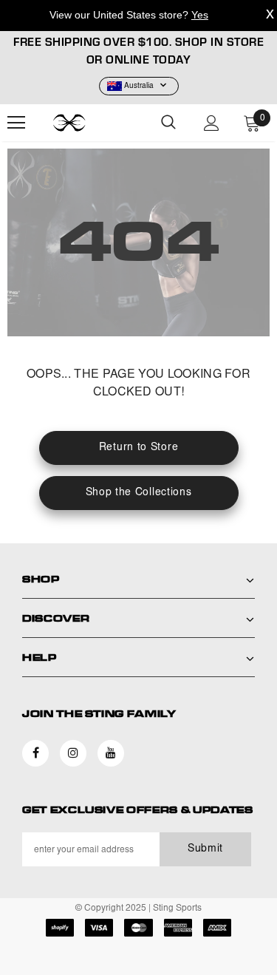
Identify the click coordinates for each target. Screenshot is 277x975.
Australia (139, 86)
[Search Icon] (168, 122)
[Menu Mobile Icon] (16, 123)
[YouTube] (111, 753)
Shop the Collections (139, 493)
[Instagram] (73, 753)
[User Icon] (211, 123)
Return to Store (139, 448)
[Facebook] (35, 753)
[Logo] (89, 123)
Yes (199, 15)
